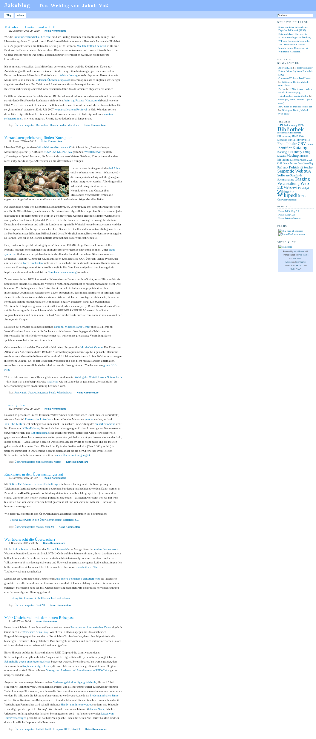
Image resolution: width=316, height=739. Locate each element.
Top (298, 269)
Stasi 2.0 (49, 526)
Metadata (283, 159)
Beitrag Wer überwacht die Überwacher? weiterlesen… (41, 598)
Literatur (281, 156)
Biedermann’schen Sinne (104, 695)
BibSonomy (284, 136)
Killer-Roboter (31, 428)
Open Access (290, 163)
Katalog (299, 147)
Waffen (57, 461)
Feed (307, 140)
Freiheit (40, 729)
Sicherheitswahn (44, 461)
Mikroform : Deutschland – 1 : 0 (29, 27)
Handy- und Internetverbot (76, 704)
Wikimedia (285, 192)
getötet (89, 419)
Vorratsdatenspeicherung (62, 272)
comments (301, 262)
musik (310, 160)
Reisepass (58, 729)
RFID (67, 729)
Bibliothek (290, 129)
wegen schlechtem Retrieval (70, 109)
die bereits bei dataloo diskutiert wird (78, 578)
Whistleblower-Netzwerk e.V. (54, 147)
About (20, 15)
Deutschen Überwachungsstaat (52, 79)
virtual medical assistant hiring (293, 96)
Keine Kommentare (55, 30)
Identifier (284, 148)
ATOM (301, 125)
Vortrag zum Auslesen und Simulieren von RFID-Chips (77, 670)
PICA (285, 167)
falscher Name (96, 709)
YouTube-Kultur (13, 423)
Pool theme (303, 255)
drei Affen (114, 168)
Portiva (281, 89)
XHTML (299, 266)
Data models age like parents (292, 34)
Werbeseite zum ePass (35, 631)
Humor (310, 144)
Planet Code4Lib (286, 214)
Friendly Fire (14, 405)
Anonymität (20, 392)
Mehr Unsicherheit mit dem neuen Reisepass (39, 617)
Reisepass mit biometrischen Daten (91, 627)
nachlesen (52, 381)
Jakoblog (56, 5)
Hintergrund (93, 100)
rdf (301, 167)
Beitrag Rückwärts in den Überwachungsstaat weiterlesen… (44, 519)
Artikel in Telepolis (20, 549)
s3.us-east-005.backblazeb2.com (294, 78)
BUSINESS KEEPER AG (57, 151)
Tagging (302, 179)
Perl (279, 167)
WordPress (299, 251)
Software (283, 175)
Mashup (293, 155)
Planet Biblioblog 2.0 (288, 211)
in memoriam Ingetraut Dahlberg (294, 37)
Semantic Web (290, 171)
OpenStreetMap (305, 163)
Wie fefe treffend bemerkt (91, 45)
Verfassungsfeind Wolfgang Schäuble (74, 682)
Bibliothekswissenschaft (289, 132)
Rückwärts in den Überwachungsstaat (33, 474)
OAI (279, 163)
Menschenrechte (58, 125)
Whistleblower (92, 151)
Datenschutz (42, 125)
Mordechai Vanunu (91, 347)
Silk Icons (297, 258)
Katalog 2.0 (284, 152)
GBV (302, 143)
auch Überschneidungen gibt (73, 455)
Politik (52, 392)
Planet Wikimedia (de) (289, 218)
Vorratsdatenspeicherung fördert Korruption (38, 137)
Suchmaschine (285, 179)
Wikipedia (288, 195)
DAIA (295, 136)
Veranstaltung (288, 183)
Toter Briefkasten (33, 263)
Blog (8, 15)
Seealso (308, 167)
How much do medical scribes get (295, 106)
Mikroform (73, 125)
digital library (296, 139)
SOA (307, 171)
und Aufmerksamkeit (106, 549)
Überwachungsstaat (25, 125)
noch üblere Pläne (88, 567)
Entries (288, 262)
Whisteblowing (69, 75)
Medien (40, 526)
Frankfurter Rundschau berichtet (32, 36)
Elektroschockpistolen (38, 419)
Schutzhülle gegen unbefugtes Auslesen (27, 661)
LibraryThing (301, 152)
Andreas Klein (285, 67)
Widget (305, 188)
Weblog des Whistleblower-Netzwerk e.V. (99, 377)
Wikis (303, 196)
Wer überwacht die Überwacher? (29, 539)
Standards (296, 175)
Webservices (292, 188)
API (280, 125)
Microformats (298, 159)
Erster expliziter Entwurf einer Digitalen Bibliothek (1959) (295, 71)
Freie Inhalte (287, 143)
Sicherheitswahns (105, 423)
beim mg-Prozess (74, 100)
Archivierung (290, 125)
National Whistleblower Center (72, 326)
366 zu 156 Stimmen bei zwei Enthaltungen (34, 484)
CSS (292, 269)
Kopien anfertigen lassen (36, 666)
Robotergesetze (40, 432)
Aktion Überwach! (57, 549)
